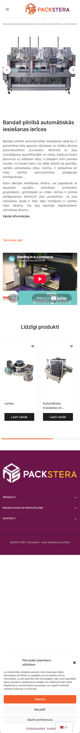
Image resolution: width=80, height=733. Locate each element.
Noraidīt (40, 709)
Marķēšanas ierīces (29, 23)
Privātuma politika (35, 728)
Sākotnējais (10, 23)
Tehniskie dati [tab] (13, 240)
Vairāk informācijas (16, 216)
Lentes (9, 403)
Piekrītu (40, 699)
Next (73, 70)
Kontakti (51, 728)
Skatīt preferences (40, 719)
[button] (74, 662)
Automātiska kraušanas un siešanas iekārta (54, 408)
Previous (7, 70)
